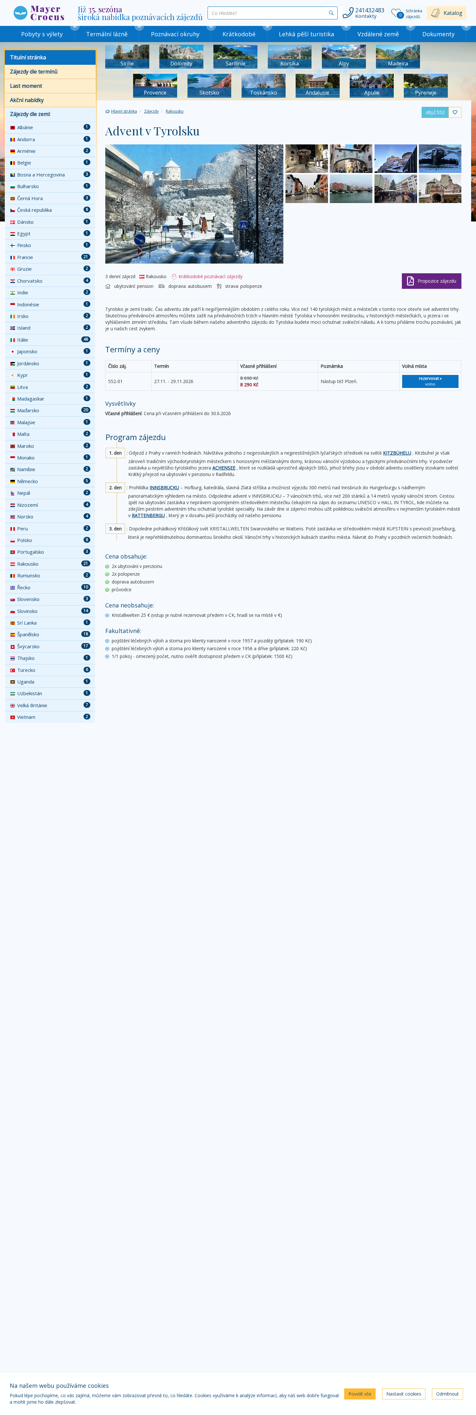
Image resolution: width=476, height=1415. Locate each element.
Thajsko (52, 658)
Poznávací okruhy (175, 34)
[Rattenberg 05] (306, 158)
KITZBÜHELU (397, 453)
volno (430, 381)
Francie (52, 257)
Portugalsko (52, 552)
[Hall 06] (440, 189)
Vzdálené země (378, 34)
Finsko (52, 245)
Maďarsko (52, 410)
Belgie (52, 162)
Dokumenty (438, 34)
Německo (52, 481)
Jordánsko (52, 363)
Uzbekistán (52, 693)
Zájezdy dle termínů (34, 71)
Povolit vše (359, 1394)
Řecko (52, 587)
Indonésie (52, 304)
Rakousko (52, 563)
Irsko (52, 316)
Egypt (52, 233)
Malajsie (52, 422)
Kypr (52, 375)
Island (52, 327)
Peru (52, 528)
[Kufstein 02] (351, 158)
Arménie (52, 151)
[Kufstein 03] (194, 204)
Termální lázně (107, 34)
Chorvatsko (52, 280)
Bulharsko (52, 186)
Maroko (52, 446)
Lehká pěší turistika (306, 34)
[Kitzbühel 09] (306, 189)
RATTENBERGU (148, 515)
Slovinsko (52, 611)
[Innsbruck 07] (395, 189)
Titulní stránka (28, 57)
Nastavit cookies (403, 1394)
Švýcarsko (52, 646)
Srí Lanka (52, 622)
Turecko (52, 670)
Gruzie (52, 269)
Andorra (52, 139)
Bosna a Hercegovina (52, 174)
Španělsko (52, 634)
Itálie (52, 339)
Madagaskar (52, 398)
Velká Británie (52, 705)
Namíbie (52, 469)
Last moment (26, 85)
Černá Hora (52, 198)
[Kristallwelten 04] (440, 158)
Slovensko (52, 599)
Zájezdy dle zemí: (30, 114)
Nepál (52, 493)
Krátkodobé (238, 34)
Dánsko (52, 222)
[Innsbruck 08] (351, 189)
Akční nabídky (27, 100)
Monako (52, 457)
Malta (52, 434)
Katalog (453, 13)
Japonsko (52, 351)
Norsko (52, 516)
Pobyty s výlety (42, 34)
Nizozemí (52, 505)
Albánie (52, 127)
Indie (52, 292)
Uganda (52, 681)
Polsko (52, 540)
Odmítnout (447, 1394)
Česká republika (52, 210)
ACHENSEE (223, 468)
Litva (52, 387)
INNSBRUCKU (164, 487)
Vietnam (52, 717)
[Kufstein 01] (395, 158)
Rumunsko (52, 575)
